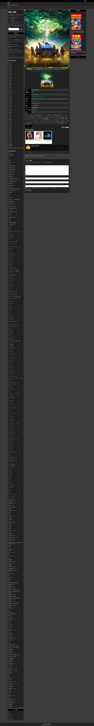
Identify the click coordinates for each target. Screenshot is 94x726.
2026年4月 (10, 69)
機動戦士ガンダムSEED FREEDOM (14, 598)
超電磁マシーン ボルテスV (12, 669)
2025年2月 (10, 94)
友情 (9, 514)
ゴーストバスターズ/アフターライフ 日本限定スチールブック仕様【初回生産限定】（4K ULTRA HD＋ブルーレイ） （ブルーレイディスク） (47, 68)
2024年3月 (10, 114)
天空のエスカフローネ (12, 521)
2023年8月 (10, 126)
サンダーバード (10, 342)
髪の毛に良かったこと (12, 699)
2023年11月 (10, 121)
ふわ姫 (9, 227)
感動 (9, 554)
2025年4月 (10, 91)
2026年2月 (10, 73)
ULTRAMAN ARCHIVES (12, 208)
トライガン (10, 402)
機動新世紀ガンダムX (11, 605)
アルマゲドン (10, 260)
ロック (9, 491)
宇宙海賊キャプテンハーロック (13, 537)
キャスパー (10, 300)
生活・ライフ (10, 626)
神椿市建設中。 (10, 633)
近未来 (9, 674)
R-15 (9, 194)
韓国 (9, 697)
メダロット (10, 475)
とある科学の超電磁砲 (12, 222)
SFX (9, 3)
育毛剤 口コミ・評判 (11, 644)
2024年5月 (10, 110)
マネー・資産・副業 (11, 464)
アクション (10, 239)
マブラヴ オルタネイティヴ (12, 466)
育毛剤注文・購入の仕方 (12, 656)
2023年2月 (10, 137)
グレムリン (10, 314)
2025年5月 (10, 89)
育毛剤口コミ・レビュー (12, 653)
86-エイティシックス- (12, 162)
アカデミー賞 (10, 236)
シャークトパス (10, 349)
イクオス (9, 264)
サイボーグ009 (10, 331)
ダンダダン (10, 386)
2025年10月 (10, 80)
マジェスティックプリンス (12, 460)
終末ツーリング (10, 635)
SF (8, 195)
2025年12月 (10, 76)
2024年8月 (10, 105)
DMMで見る (28, 126)
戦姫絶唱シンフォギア (12, 561)
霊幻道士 (9, 690)
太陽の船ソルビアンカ (12, 523)
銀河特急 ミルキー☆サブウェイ (13, 683)
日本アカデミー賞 (11, 573)
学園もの (9, 528)
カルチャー (10, 287)
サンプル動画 (10, 344)
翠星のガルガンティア (12, 638)
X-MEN (9, 213)
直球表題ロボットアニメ (12, 630)
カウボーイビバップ (11, 285)
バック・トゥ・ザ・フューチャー (13, 423)
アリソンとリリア (11, 257)
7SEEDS (9, 160)
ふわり (9, 226)
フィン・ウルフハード (49, 98)
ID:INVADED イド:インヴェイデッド (14, 179)
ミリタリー (10, 471)
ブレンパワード (10, 444)
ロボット (9, 492)
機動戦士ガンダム (11, 588)
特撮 (9, 621)
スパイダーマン (10, 371)
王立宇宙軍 (10, 624)
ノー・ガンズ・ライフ (12, 412)
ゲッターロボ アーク (11, 317)
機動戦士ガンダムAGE (12, 594)
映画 (9, 575)
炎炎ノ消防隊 (10, 617)
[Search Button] (85, 1)
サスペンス (10, 335)
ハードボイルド (10, 418)
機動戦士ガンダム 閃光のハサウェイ (14, 589)
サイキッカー (10, 328)
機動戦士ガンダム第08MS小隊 (13, 603)
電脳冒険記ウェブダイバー (12, 688)
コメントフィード (11, 717)
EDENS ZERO (10, 176)
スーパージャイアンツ (12, 372)
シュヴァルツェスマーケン (12, 353)
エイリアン (10, 282)
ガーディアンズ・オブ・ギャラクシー (14, 298)
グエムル (9, 310)
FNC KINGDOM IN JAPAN (12, 178)
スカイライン (10, 362)
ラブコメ (9, 482)
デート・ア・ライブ (11, 398)
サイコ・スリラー (11, 330)
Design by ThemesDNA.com (47, 724)
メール (26, 180)
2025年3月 (10, 92)
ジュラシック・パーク (12, 358)
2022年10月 (10, 144)
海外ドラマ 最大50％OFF (12, 614)
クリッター (10, 305)
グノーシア (10, 312)
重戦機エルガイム (11, 677)
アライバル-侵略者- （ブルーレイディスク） (15, 21)
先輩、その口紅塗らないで (12, 507)
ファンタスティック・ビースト (13, 439)
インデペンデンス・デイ (12, 268)
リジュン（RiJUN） (11, 485)
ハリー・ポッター (11, 416)
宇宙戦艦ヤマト (10, 533)
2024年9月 (10, 103)
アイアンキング (10, 234)
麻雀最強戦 (10, 706)
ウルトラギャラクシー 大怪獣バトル (14, 271)
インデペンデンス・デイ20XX (13, 269)
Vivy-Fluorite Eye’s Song (12, 211)
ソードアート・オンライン (12, 376)
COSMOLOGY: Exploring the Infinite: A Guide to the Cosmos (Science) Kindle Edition (77, 32)
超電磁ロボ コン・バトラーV (13, 670)
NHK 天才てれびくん (11, 190)
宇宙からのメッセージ (12, 530)
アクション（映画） (11, 243)
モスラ (9, 476)
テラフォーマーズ (11, 389)
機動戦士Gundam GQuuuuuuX (13, 582)
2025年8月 (10, 84)
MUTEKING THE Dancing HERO (13, 188)
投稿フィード (10, 715)
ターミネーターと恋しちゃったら (13, 382)
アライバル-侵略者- (11, 20)
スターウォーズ (10, 365)
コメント (27, 164)
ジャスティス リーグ (11, 356)
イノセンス (10, 266)
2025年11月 (10, 78)
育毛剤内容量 (10, 649)
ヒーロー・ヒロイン (11, 432)
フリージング (10, 441)
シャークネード (10, 351)
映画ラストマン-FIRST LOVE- (13, 44)
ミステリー (10, 468)
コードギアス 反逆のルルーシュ (13, 321)
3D (8, 156)
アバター (9, 250)
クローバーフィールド (12, 308)
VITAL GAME (10, 210)
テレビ (9, 391)
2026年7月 (10, 64)
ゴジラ (9, 323)
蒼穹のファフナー (11, 665)
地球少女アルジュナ (11, 515)
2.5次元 (9, 153)
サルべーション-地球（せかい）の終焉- (14, 340)
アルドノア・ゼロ (11, 259)
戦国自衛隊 (10, 559)
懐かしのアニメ (10, 556)
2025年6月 (10, 87)
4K (8, 158)
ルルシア (9, 489)
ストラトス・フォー (11, 369)
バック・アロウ (10, 421)
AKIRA (9, 163)
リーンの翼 (10, 487)
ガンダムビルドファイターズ (13, 294)
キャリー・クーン (57, 98)
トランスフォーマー (11, 404)
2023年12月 (10, 119)
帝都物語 (9, 545)
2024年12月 (10, 98)
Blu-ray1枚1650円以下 (12, 165)
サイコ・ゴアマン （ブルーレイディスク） (15, 23)
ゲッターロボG (10, 319)
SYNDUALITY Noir (11, 203)
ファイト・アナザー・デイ (12, 55)
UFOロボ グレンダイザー (12, 206)
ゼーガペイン (10, 374)
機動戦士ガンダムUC (11, 599)
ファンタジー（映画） (12, 437)
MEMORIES (10, 183)
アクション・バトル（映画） (13, 241)
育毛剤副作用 (10, 651)
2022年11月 (10, 142)
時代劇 (9, 579)
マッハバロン (10, 462)
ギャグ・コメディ (11, 303)
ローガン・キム (63, 98)
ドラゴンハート (10, 409)
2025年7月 (10, 85)
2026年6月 (10, 66)
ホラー (9, 453)
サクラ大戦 (10, 333)
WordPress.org (11, 718)
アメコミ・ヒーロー (11, 255)
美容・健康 (10, 637)
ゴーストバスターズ (11, 326)
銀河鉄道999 (10, 686)
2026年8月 (10, 62)
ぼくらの (9, 229)
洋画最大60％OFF (11, 612)
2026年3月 (10, 71)
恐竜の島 (9, 550)
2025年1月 (10, 96)
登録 (9, 711)
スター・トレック (11, 367)
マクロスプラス (10, 459)
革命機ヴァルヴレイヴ (12, 695)
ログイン (9, 713)
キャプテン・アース (11, 301)
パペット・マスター (11, 430)
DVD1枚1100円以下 (11, 174)
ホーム (9, 1)
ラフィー (9, 480)
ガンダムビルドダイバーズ (12, 292)
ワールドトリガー (11, 498)
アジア (9, 244)
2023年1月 (10, 139)
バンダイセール (10, 425)
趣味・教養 (10, 672)
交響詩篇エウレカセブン (12, 501)
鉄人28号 (9, 679)
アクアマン (10, 237)
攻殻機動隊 (10, 564)
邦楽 (9, 676)
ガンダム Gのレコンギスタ (12, 291)
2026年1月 (10, 75)
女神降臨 (9, 526)
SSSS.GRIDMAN (11, 201)
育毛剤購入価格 (10, 658)
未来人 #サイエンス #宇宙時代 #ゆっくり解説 (15, 35)
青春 (9, 693)
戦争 (9, 557)
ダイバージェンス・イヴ (12, 384)
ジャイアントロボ (11, 355)
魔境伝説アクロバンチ (12, 701)
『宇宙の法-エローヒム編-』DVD (13, 49)
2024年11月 (10, 100)
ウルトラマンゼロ (11, 278)
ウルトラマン (10, 273)
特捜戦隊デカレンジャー (12, 619)
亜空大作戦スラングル (12, 499)
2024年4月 (10, 112)
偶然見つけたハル (11, 505)
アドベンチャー (10, 248)
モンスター (10, 478)
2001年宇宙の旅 (10, 155)
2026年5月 (10, 68)
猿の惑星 (9, 622)
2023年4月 (10, 133)
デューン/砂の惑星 (11, 397)
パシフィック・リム (11, 427)
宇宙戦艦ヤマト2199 (11, 535)
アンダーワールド (11, 262)
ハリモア (9, 414)
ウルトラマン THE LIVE (12, 275)
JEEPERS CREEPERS (12, 181)
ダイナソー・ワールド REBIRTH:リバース (15, 39)
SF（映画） (10, 197)
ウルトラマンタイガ (11, 280)
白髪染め (9, 628)
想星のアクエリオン (11, 552)
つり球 (9, 220)
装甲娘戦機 (10, 667)
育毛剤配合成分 (10, 663)
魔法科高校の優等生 (11, 702)
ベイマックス (10, 450)
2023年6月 (10, 130)
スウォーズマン (10, 360)
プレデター (10, 448)
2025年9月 (10, 82)
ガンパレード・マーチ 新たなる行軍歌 (14, 296)
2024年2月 (10, 116)
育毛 (9, 642)
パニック (9, 428)
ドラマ (9, 411)
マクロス (9, 455)
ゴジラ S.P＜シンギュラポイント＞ (14, 324)
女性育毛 (9, 524)
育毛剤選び (10, 661)
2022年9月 (10, 146)
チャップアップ (10, 388)
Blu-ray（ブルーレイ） (12, 167)
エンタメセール (10, 284)
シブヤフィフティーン (12, 347)
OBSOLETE (10, 192)
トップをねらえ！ (11, 400)
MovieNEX (10, 187)
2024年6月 (10, 108)
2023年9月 (10, 124)
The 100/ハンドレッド (12, 204)
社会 (9, 631)
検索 (9, 27)
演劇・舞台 (10, 615)
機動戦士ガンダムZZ (11, 601)
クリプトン (10, 307)
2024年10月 (10, 101)
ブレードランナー (11, 446)
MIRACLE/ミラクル (11, 185)
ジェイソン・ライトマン (36, 101)
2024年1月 (10, 117)
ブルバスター (10, 443)
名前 (26, 176)
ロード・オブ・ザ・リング (12, 494)
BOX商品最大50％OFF (12, 169)
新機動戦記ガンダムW (12, 570)
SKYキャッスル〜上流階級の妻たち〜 (14, 199)
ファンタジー (10, 436)
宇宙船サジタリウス (11, 540)
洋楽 (9, 610)
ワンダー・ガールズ (11, 496)
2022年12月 (10, 140)
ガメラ (9, 289)
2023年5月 (10, 132)
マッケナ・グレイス (35, 98)
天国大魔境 (10, 517)
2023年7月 (10, 128)
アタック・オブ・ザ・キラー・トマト (14, 246)
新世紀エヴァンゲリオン (12, 566)
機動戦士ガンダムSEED (12, 596)
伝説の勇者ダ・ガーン (12, 503)
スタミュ (9, 363)
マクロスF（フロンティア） (12, 457)
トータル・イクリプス (12, 407)
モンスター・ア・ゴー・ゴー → (64, 155)
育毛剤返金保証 (10, 660)
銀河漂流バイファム (11, 681)
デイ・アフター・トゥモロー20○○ (13, 393)
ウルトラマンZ (10, 276)
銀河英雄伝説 (10, 685)
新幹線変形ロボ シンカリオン (13, 568)
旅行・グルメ (10, 572)
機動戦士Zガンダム (11, 586)
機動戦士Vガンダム (11, 584)
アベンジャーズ (10, 252)
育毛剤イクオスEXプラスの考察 (13, 647)
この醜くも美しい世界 (12, 217)
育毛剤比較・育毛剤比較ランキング (14, 654)
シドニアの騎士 (10, 346)
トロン (9, 405)
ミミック (9, 469)
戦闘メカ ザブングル (11, 563)
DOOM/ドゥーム (11, 172)
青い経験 (9, 692)
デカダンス (10, 395)
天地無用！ (10, 519)
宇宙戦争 (9, 531)
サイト (26, 184)
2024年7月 (10, 107)
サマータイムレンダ (11, 337)
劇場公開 (9, 508)
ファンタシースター (11, 434)
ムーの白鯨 (10, 473)
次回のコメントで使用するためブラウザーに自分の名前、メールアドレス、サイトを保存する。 (42, 188)
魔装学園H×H (10, 704)
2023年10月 (10, 123)
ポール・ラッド (42, 98)
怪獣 (9, 547)
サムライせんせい (11, 339)
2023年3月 (10, 135)
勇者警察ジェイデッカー (12, 510)
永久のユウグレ (10, 608)
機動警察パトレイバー (12, 606)
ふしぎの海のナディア (12, 224)
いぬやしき (10, 215)
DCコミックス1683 (11, 171)
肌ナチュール (10, 640)
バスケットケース (11, 420)
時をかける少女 (10, 577)
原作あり (9, 512)
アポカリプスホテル (11, 253)
